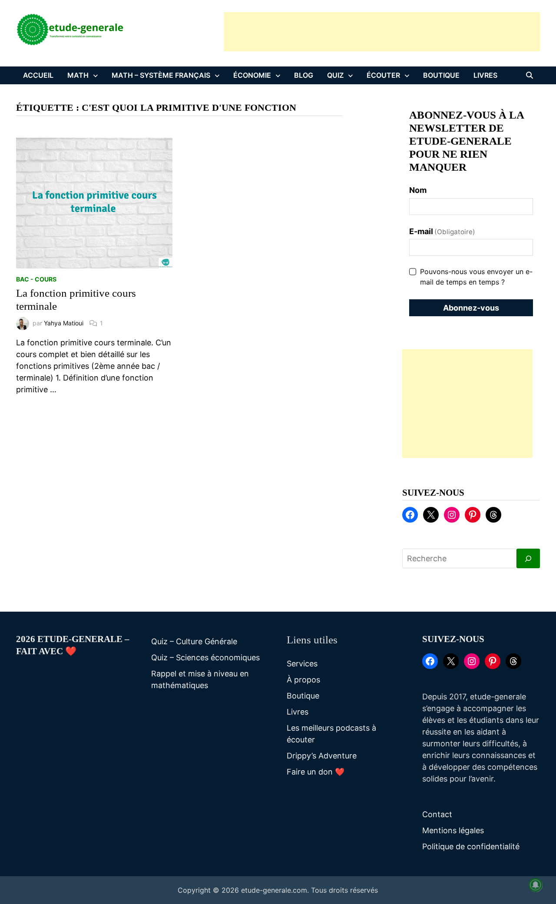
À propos (303, 679)
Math (78, 75)
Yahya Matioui (63, 323)
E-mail (442, 231)
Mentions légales (453, 830)
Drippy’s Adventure (322, 755)
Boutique (441, 75)
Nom (418, 190)
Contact (437, 814)
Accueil (38, 75)
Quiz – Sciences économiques (205, 657)
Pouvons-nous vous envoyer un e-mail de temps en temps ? (476, 276)
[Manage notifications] (536, 885)
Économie (252, 75)
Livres (485, 75)
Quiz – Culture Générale (194, 641)
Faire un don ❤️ (315, 771)
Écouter (383, 75)
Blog (303, 75)
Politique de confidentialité (471, 846)
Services (302, 663)
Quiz (335, 75)
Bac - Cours (36, 279)
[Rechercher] (528, 558)
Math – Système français (161, 75)
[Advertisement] (382, 31)
